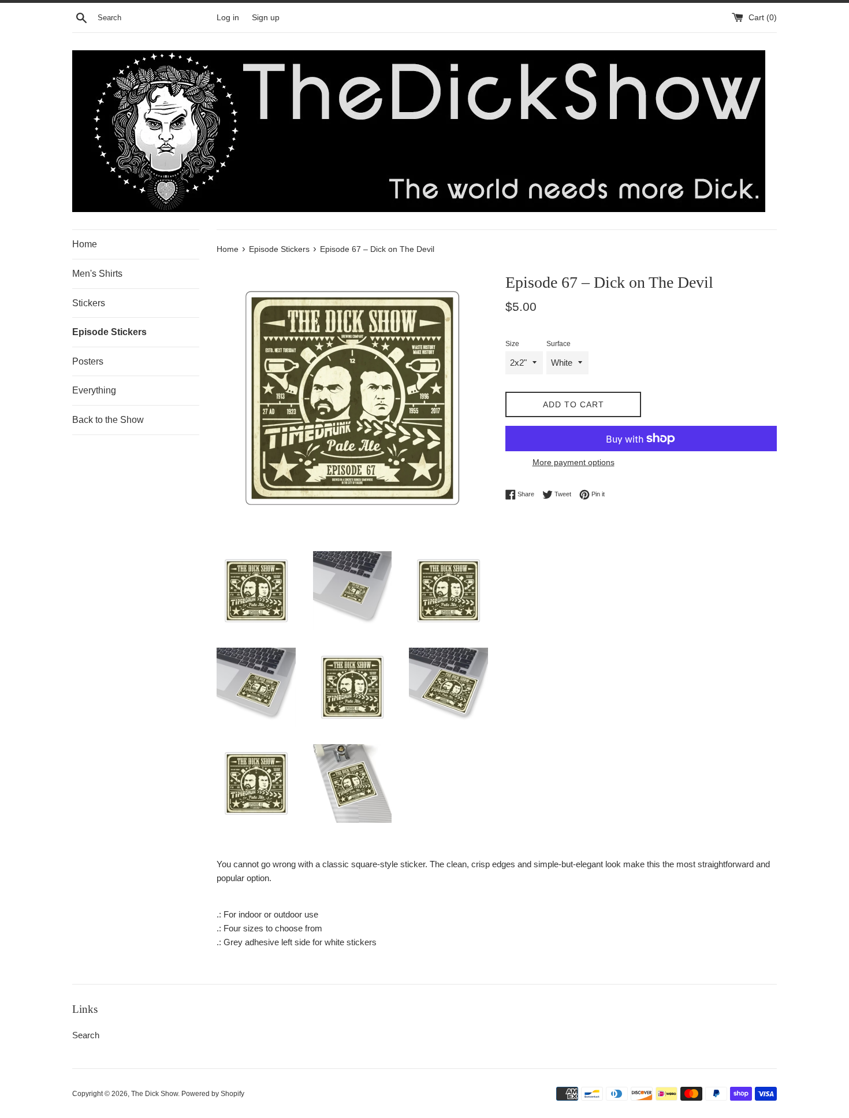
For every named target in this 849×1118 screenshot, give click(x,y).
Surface (558, 344)
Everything (94, 390)
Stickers (88, 303)
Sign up (266, 17)
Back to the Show (108, 420)
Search (85, 1035)
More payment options (574, 462)
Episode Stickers (109, 332)
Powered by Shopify (212, 1094)
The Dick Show (154, 1094)
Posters (87, 361)
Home (84, 244)
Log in (228, 17)
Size (512, 344)
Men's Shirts (97, 273)
